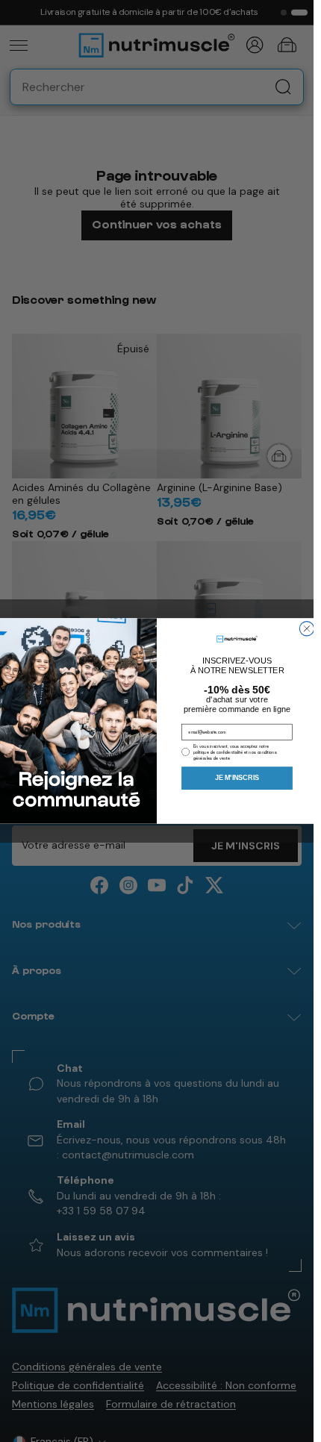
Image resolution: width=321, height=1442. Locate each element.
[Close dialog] (306, 629)
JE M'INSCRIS (237, 778)
